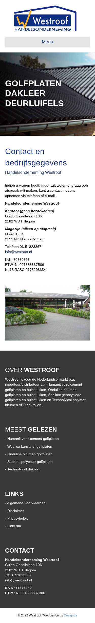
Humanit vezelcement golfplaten (33, 439)
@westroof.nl (21, 252)
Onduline (14, 454)
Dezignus (70, 615)
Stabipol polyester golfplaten (30, 462)
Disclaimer (15, 511)
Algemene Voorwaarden (26, 503)
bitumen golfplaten (37, 454)
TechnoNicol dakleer (23, 469)
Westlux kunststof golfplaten (29, 446)
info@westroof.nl (18, 580)
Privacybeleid (18, 518)
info (8, 252)
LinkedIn (14, 526)
